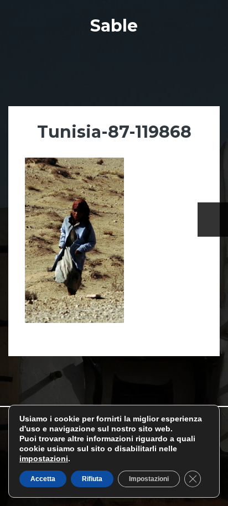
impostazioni (43, 458)
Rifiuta (92, 479)
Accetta (42, 479)
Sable (114, 25)
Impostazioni (149, 479)
